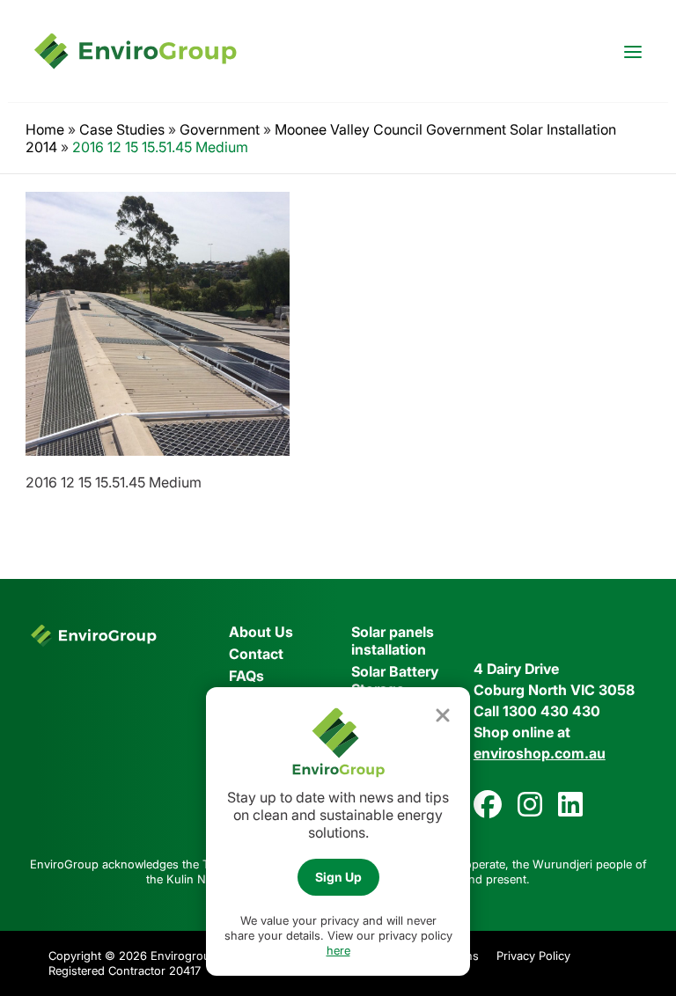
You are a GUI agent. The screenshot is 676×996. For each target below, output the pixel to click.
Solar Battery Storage (394, 680)
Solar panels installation (392, 640)
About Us (261, 632)
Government (220, 129)
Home (45, 129)
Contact (256, 654)
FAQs (246, 676)
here (338, 950)
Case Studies (122, 129)
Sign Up (338, 876)
